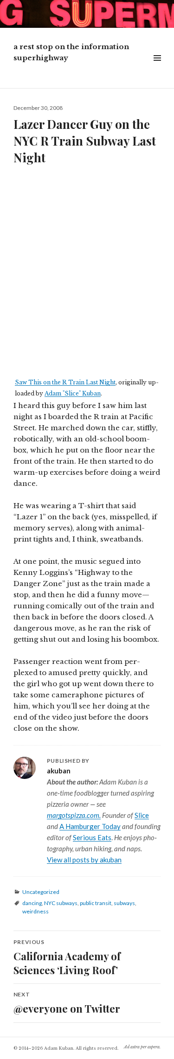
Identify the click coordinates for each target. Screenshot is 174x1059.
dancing (32, 903)
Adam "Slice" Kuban (73, 393)
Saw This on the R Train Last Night (65, 382)
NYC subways (60, 903)
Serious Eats (92, 837)
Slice (142, 815)
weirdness (35, 911)
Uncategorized (40, 891)
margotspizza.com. (74, 815)
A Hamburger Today (90, 826)
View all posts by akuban (84, 859)
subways (124, 903)
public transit (95, 903)
